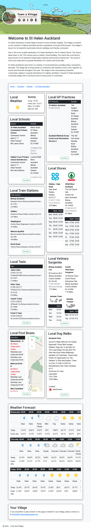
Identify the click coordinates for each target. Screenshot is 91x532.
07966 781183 (16, 273)
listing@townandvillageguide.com (25, 514)
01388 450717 (16, 287)
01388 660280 (54, 284)
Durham (30, 86)
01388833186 (36, 177)
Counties (20, 86)
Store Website (54, 203)
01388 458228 (16, 316)
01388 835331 (71, 208)
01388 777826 (54, 200)
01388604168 (36, 148)
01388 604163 (54, 108)
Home (45, 5)
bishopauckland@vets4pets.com (62, 287)
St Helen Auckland (42, 86)
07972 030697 (16, 301)
